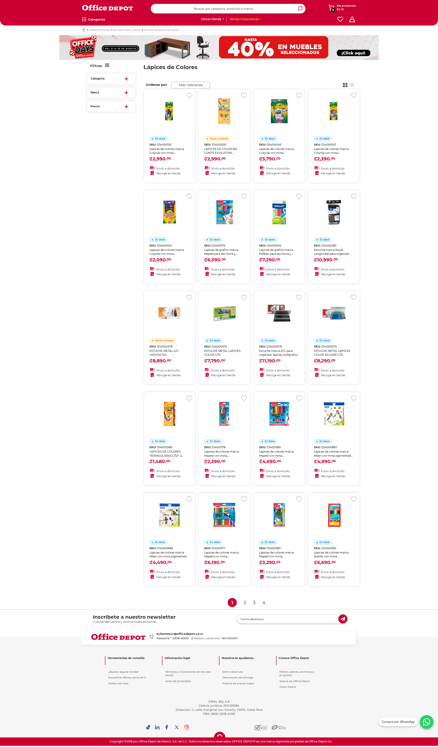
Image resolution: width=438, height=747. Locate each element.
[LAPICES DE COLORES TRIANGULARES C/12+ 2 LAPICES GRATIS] (169, 408)
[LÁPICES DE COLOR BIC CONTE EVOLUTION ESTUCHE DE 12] (224, 105)
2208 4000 (180, 638)
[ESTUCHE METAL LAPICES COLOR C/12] (224, 307)
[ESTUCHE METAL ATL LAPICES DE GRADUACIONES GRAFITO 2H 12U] (169, 307)
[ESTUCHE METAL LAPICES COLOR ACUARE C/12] (334, 307)
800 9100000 (230, 638)
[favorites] (340, 19)
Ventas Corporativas (244, 19)
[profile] (352, 19)
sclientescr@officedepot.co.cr (179, 634)
